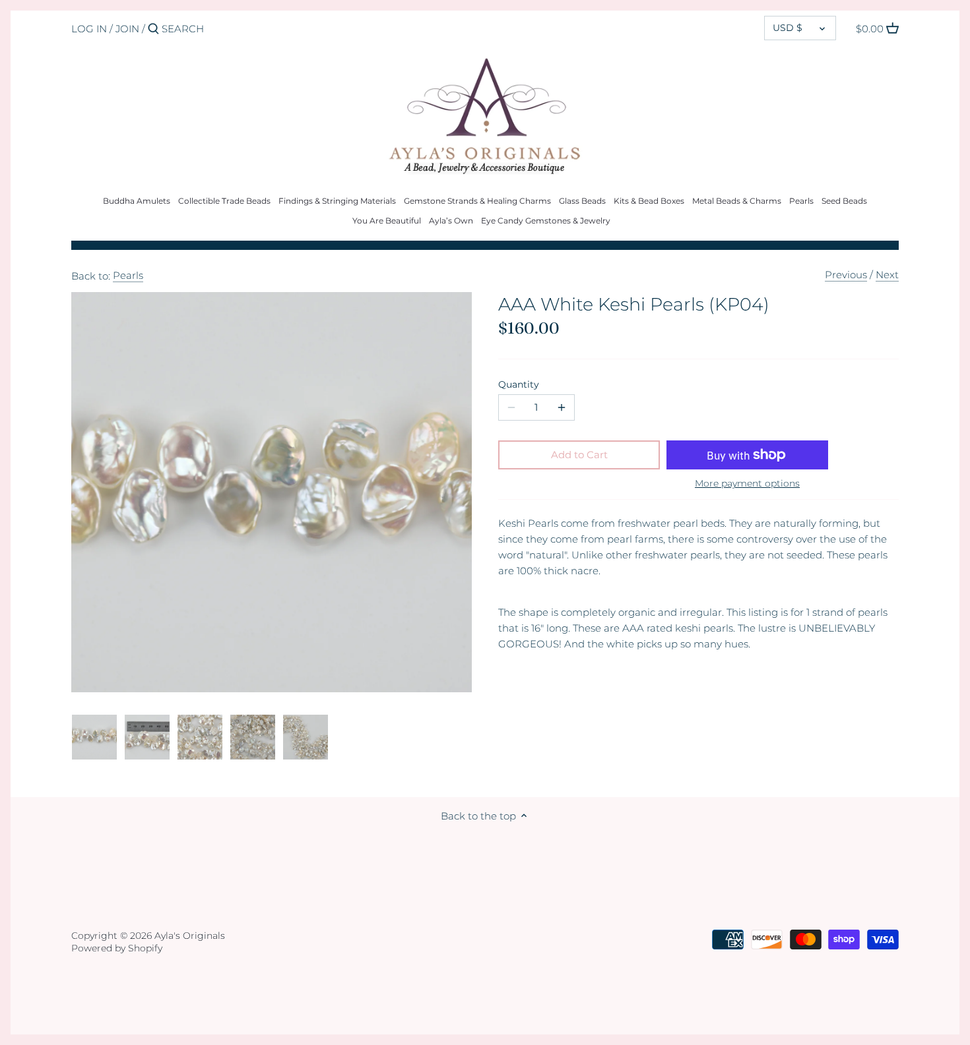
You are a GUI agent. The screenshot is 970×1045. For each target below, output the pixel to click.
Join (127, 28)
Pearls (128, 275)
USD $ (787, 27)
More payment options (747, 484)
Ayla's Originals (189, 935)
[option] (94, 737)
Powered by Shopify (116, 948)
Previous (846, 274)
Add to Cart (579, 454)
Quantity (518, 384)
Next (887, 274)
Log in (89, 28)
